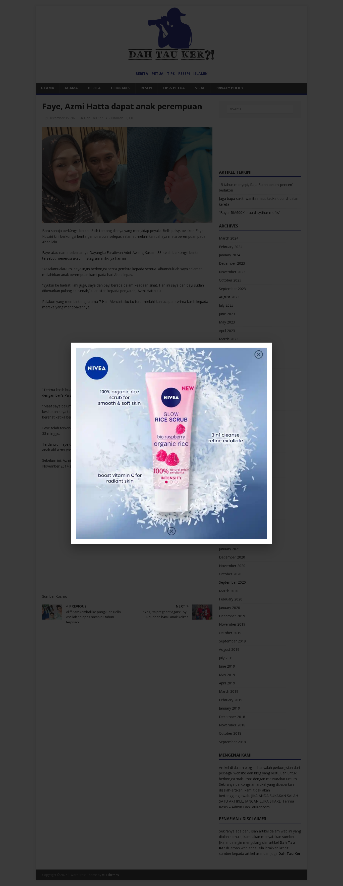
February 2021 (230, 540)
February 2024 (230, 246)
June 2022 (227, 406)
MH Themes (110, 875)
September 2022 (232, 381)
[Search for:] (260, 109)
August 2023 (229, 297)
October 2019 (230, 632)
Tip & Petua (173, 87)
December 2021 (232, 456)
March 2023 (228, 339)
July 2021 (226, 498)
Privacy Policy (229, 87)
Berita (94, 87)
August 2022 (229, 389)
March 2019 (228, 691)
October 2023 (230, 280)
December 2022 (232, 355)
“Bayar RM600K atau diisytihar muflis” (249, 212)
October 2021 (230, 473)
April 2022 (227, 423)
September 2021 (232, 481)
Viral (200, 87)
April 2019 (227, 683)
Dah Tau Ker (93, 118)
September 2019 (232, 641)
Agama (71, 87)
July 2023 (226, 305)
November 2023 (232, 271)
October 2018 (230, 733)
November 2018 (232, 725)
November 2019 (232, 624)
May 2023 (227, 322)
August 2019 (229, 649)
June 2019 (227, 666)
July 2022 (226, 397)
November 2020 (232, 565)
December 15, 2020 (63, 118)
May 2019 (227, 674)
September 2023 (232, 288)
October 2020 (230, 574)
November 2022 (232, 364)
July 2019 (226, 658)
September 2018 (232, 741)
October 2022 (230, 372)
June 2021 (227, 506)
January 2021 (229, 548)
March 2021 (228, 532)
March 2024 (228, 238)
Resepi (146, 87)
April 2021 (227, 523)
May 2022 (227, 414)
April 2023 (227, 330)
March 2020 (228, 590)
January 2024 (229, 255)
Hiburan (119, 87)
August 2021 (229, 490)
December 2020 (232, 557)
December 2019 (232, 616)
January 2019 (229, 708)
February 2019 (230, 699)
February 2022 (230, 439)
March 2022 (228, 431)
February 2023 (230, 347)
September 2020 (232, 582)
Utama (47, 87)
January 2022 (229, 448)
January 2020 (229, 607)
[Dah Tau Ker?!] (171, 57)
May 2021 (227, 515)
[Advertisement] (127, 350)
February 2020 (230, 599)
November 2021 (232, 464)
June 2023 (227, 313)
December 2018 (232, 716)
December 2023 (232, 263)
